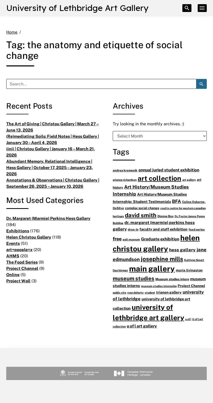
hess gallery (182, 249)
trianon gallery (169, 292)
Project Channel (22, 268)
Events (13, 243)
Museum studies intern (172, 279)
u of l (188, 319)
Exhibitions (17, 230)
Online (12, 274)
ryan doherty (135, 292)
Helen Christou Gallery (28, 237)
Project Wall (18, 280)
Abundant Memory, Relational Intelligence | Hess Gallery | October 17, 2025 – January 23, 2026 (49, 167)
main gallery (152, 268)
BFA (176, 201)
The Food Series (22, 262)
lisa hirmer (120, 270)
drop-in (133, 229)
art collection (159, 178)
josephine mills (162, 258)
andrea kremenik (125, 170)
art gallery (189, 179)
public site (119, 292)
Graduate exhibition (160, 238)
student (150, 292)
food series (197, 229)
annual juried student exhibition (168, 169)
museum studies (133, 278)
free (117, 238)
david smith (140, 215)
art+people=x (19, 249)
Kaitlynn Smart (194, 260)
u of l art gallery (142, 325)
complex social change (142, 208)
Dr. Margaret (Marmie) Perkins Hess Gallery (48, 218)
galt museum (131, 239)
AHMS (12, 255)
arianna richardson (125, 179)
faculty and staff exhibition (163, 229)
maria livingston (189, 270)
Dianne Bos (165, 216)
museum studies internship (159, 286)
